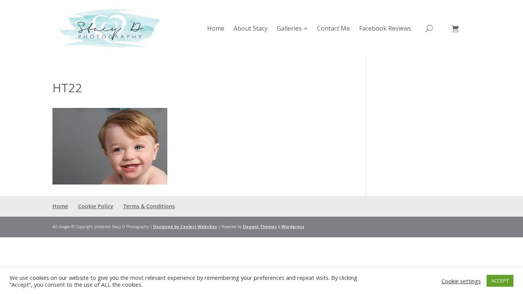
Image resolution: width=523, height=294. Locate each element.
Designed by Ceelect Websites (185, 226)
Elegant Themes (260, 226)
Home (60, 206)
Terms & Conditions (149, 206)
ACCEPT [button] (500, 280)
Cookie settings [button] (461, 281)
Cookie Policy (95, 206)
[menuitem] (216, 28)
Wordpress (292, 226)
